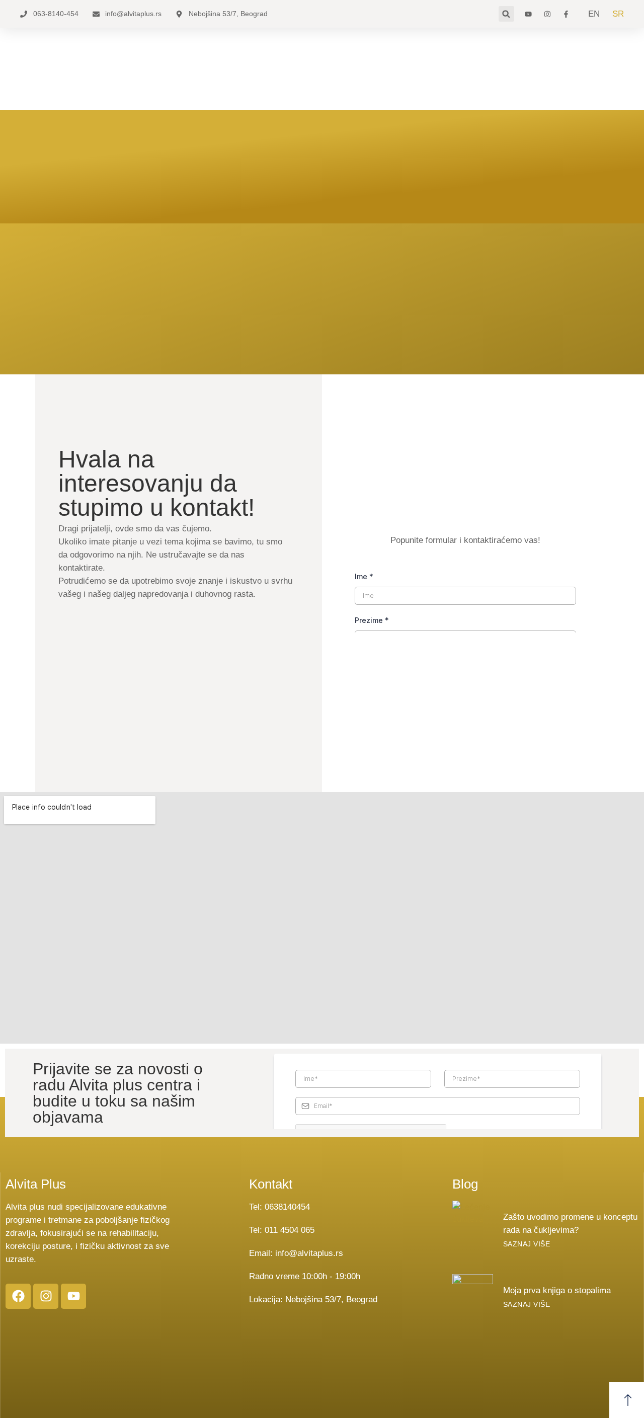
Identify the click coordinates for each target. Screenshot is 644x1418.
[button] (506, 14)
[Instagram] (45, 1296)
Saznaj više (526, 1244)
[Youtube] (73, 1296)
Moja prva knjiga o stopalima (557, 1290)
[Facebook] (18, 1296)
